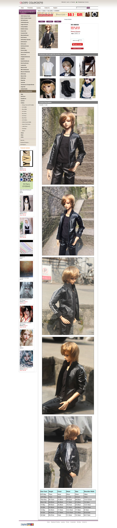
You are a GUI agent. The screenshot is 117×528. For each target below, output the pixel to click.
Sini (20, 346)
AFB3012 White (23, 234)
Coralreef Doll (24, 33)
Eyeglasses (23, 98)
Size (72, 33)
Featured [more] (25, 148)
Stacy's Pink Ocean (26, 124)
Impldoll (22, 58)
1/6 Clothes (24, 120)
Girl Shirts (24, 111)
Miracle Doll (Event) (25, 71)
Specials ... (22, 140)
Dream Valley (24, 50)
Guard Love (23, 54)
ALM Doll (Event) (24, 22)
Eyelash (23, 100)
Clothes (44, 10)
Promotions (30, 7)
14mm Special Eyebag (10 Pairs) (25, 190)
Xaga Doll (23, 86)
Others (23, 130)
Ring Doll (23, 80)
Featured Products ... (24, 142)
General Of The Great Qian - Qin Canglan (26, 323)
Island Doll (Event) (25, 61)
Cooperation (73, 522)
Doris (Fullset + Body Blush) (26, 367)
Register (73, 2)
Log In (67, 2)
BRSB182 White (47, 76)
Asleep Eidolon (24, 26)
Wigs (22, 94)
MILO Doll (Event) (25, 69)
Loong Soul (23, 65)
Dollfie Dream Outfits (26, 122)
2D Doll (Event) (24, 20)
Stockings (24, 128)
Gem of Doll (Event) (25, 52)
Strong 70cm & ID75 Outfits (28, 105)
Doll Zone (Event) (25, 46)
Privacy (67, 522)
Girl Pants (24, 115)
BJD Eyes (23, 96)
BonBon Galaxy (24, 28)
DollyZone (23, 48)
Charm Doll (23, 31)
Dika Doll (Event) (24, 35)
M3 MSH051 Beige (87, 98)
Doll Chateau (24, 37)
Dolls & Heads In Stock (26, 18)
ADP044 (87, 76)
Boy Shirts (24, 113)
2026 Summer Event (25, 16)
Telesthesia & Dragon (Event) (27, 84)
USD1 (22, 137)
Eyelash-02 (22, 257)
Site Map (79, 522)
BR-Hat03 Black (67, 76)
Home (22, 7)
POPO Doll (23, 78)
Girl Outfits (24, 107)
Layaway (39, 7)
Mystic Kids (23, 76)
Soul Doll (23, 82)
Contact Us (47, 7)
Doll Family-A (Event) (25, 39)
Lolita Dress (24, 126)
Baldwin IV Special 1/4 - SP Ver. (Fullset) (26, 299)
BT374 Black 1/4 (67, 98)
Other (22, 135)
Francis (47, 98)
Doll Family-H (24, 41)
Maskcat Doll (24, 67)
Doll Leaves (23, 43)
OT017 (21, 167)
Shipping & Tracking (55, 522)
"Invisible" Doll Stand (24, 278)
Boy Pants (24, 117)
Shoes (22, 132)
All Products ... (23, 144)
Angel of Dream (24, 24)
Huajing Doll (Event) (25, 56)
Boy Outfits (50, 10)
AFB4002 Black (23, 212)
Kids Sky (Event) (24, 63)
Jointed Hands (24, 88)
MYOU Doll (23, 73)
